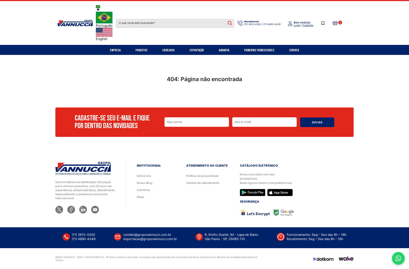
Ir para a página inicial (204, 98)
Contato (294, 50)
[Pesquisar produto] (229, 23)
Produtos (141, 50)
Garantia (224, 50)
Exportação (197, 50)
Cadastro (307, 25)
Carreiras (143, 190)
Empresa (115, 50)
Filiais (140, 197)
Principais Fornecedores (259, 50)
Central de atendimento (203, 183)
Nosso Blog (144, 183)
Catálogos (168, 50)
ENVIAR (317, 122)
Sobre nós (144, 176)
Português (104, 25)
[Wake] (346, 259)
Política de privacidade (202, 176)
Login (297, 25)
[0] (335, 23)
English (101, 39)
